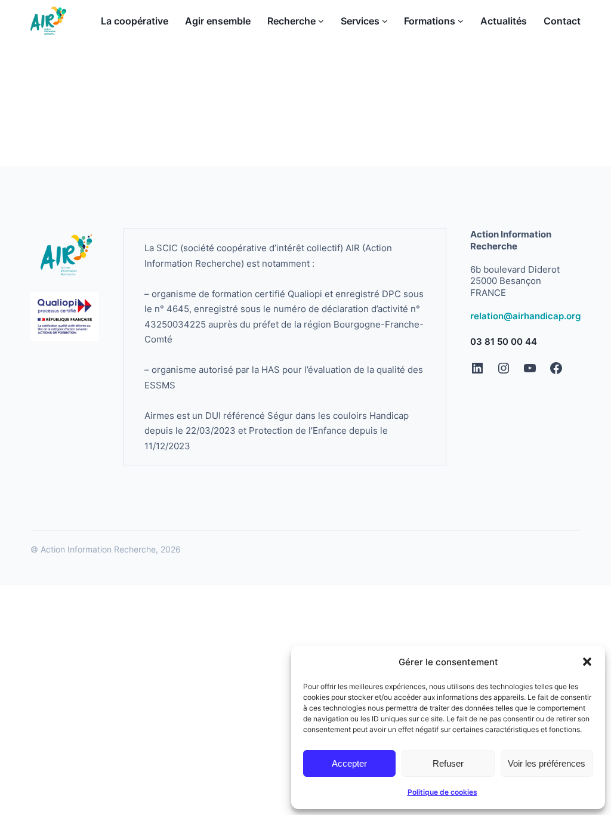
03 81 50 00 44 (503, 341)
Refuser (448, 763)
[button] (587, 662)
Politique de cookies (442, 792)
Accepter (349, 763)
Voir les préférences (546, 763)
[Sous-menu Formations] (461, 21)
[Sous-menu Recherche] (321, 21)
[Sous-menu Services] (385, 21)
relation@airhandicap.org (525, 316)
